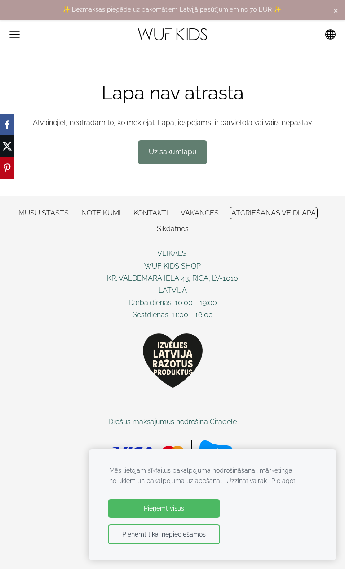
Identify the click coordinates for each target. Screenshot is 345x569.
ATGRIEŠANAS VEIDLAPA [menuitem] (273, 213)
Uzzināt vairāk (246, 480)
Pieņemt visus (164, 508)
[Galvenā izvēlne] (14, 34)
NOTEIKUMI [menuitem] (101, 213)
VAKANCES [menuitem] (200, 213)
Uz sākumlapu (173, 152)
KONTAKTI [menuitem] (150, 213)
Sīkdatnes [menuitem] (173, 228)
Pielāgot (283, 480)
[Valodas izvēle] (330, 34)
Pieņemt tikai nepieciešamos (164, 534)
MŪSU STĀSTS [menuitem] (43, 213)
